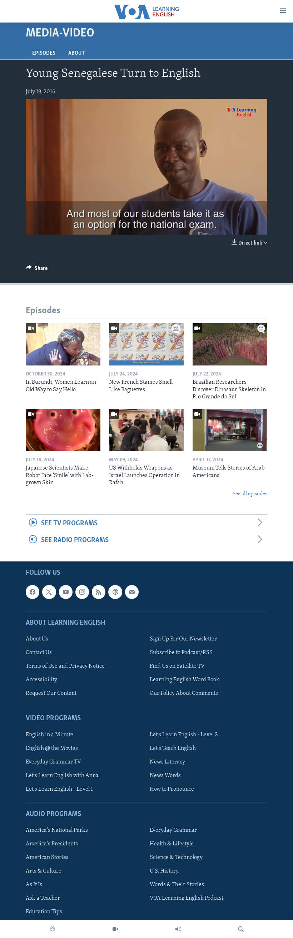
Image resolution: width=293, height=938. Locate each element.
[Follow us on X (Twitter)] (49, 592)
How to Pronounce (172, 789)
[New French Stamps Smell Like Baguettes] (146, 344)
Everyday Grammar (173, 830)
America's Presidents (52, 844)
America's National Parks (57, 830)
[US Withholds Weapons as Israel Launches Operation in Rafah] (146, 430)
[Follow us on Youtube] (66, 592)
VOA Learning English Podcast (186, 898)
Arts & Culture (43, 871)
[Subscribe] (132, 592)
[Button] (37, 270)
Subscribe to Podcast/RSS (181, 652)
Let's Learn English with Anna (62, 775)
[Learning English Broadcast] (178, 929)
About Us (37, 639)
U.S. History (164, 871)
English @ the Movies (52, 748)
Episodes (43, 53)
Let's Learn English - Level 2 (184, 734)
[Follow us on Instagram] (82, 592)
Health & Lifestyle (172, 844)
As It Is (34, 885)
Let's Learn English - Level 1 (59, 789)
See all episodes (250, 494)
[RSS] (98, 592)
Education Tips (44, 912)
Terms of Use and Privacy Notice (65, 666)
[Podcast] (115, 592)
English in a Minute (49, 734)
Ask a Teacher (43, 898)
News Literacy (167, 762)
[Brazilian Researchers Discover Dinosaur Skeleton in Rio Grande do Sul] (230, 344)
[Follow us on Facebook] (32, 592)
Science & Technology (176, 857)
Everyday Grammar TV (53, 762)
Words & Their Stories (177, 885)
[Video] (115, 929)
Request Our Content (51, 693)
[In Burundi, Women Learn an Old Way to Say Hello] (63, 344)
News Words (165, 775)
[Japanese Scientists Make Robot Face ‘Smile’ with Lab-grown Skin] (63, 430)
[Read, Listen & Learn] (52, 929)
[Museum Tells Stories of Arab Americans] (230, 430)
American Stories (47, 857)
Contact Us (39, 652)
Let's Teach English (173, 748)
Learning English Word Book (184, 680)
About (76, 53)
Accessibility (41, 680)
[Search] (241, 929)
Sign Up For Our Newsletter (183, 639)
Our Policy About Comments (184, 693)
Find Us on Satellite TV (177, 666)
